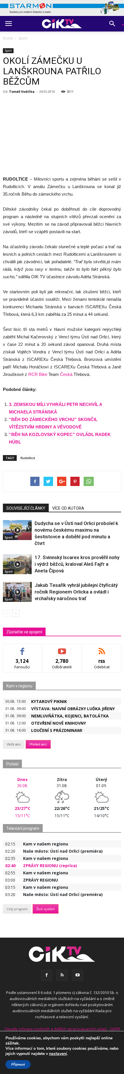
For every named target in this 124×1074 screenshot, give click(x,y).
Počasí (12, 764)
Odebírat (62, 648)
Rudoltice (27, 458)
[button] (114, 23)
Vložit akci (14, 744)
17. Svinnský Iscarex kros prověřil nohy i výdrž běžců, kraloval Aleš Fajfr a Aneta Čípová (77, 564)
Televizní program (22, 828)
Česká (66, 374)
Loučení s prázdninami (56, 730)
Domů (8, 38)
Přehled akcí (38, 744)
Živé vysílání (45, 909)
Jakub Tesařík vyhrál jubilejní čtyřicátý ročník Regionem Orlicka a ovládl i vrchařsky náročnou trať (76, 591)
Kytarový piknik (49, 701)
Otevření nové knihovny (58, 723)
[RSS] (62, 975)
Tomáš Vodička (22, 91)
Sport (8, 51)
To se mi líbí (22, 648)
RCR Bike (38, 374)
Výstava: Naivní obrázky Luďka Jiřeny (73, 708)
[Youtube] (77, 975)
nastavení (58, 1053)
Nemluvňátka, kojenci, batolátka (70, 716)
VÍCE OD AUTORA (68, 508)
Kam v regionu (19, 686)
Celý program (17, 909)
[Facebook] (46, 975)
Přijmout (18, 1064)
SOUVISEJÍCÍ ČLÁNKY (25, 508)
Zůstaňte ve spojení (24, 632)
